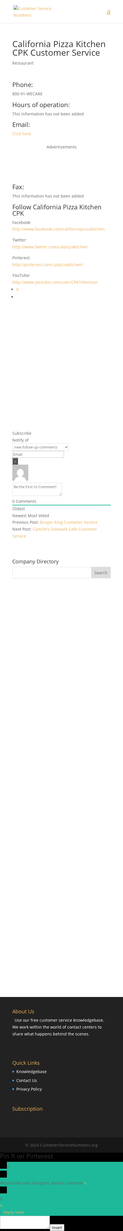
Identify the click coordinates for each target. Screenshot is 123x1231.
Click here (21, 133)
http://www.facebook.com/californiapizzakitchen (58, 229)
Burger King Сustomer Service (69, 522)
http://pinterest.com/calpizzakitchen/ (47, 264)
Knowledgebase (31, 1071)
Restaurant (22, 63)
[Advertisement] (61, 164)
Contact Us (26, 1080)
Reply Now (13, 1212)
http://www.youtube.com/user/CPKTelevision (55, 282)
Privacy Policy (29, 1089)
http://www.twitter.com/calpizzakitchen (50, 247)
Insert (57, 1227)
